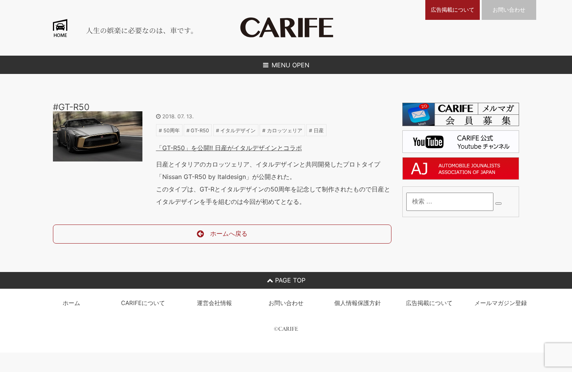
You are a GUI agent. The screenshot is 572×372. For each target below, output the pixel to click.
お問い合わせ (509, 9)
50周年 (171, 130)
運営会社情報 (214, 303)
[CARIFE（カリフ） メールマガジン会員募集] (460, 124)
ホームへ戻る (228, 233)
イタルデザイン (238, 130)
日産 (319, 130)
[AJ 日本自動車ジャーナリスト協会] (460, 177)
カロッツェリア (284, 130)
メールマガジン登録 (500, 303)
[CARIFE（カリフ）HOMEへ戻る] (286, 35)
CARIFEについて (143, 303)
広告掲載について (452, 9)
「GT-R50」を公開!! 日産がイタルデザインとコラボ (229, 148)
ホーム (71, 303)
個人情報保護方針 (357, 303)
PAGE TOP (289, 280)
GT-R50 (200, 130)
